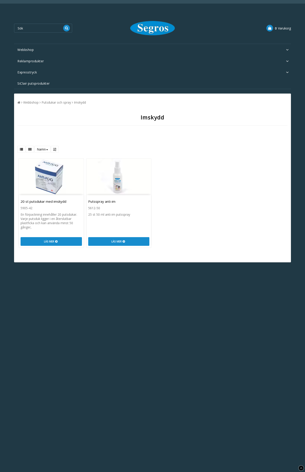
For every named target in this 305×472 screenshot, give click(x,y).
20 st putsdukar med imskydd (43, 201)
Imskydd (80, 102)
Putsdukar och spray (56, 102)
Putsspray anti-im (101, 201)
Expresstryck (27, 72)
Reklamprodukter (30, 61)
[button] (278, 28)
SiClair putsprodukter (33, 83)
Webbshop (25, 50)
